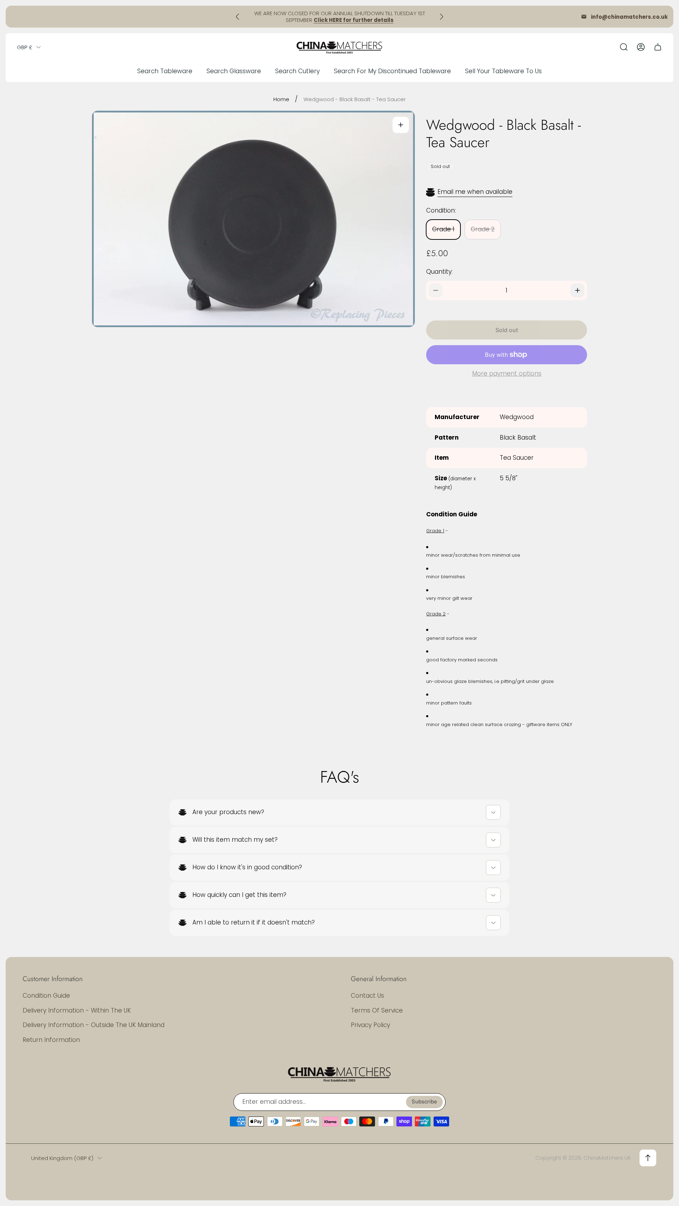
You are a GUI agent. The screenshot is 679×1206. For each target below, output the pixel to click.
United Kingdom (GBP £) (62, 1158)
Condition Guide (46, 995)
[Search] (624, 47)
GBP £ (24, 47)
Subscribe (424, 1102)
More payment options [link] (506, 373)
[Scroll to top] (647, 1157)
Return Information (51, 1040)
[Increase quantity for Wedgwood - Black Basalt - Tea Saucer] (577, 290)
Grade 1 (443, 229)
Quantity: (439, 271)
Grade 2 (483, 229)
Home (281, 99)
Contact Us (367, 995)
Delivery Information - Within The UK (77, 1010)
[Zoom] (400, 124)
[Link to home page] (339, 1074)
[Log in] (641, 47)
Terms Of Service (377, 1010)
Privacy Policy (370, 1025)
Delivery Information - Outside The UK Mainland (93, 1025)
